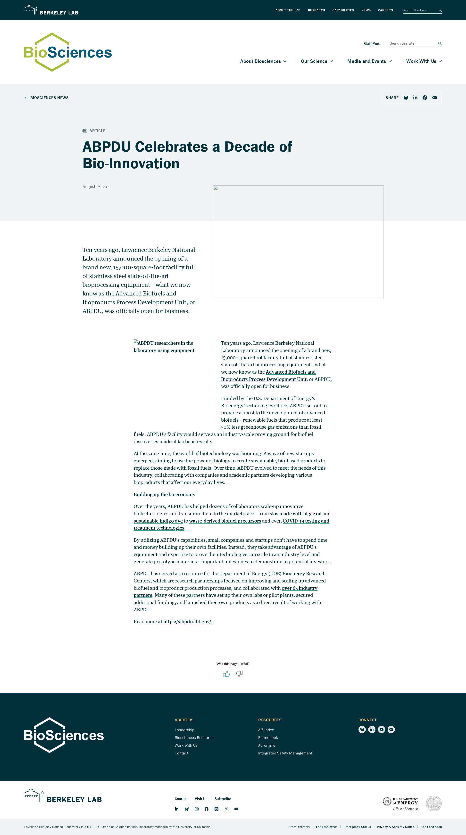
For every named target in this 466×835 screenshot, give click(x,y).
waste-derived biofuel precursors (225, 521)
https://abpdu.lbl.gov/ (187, 621)
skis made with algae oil (296, 513)
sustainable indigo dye (158, 521)
